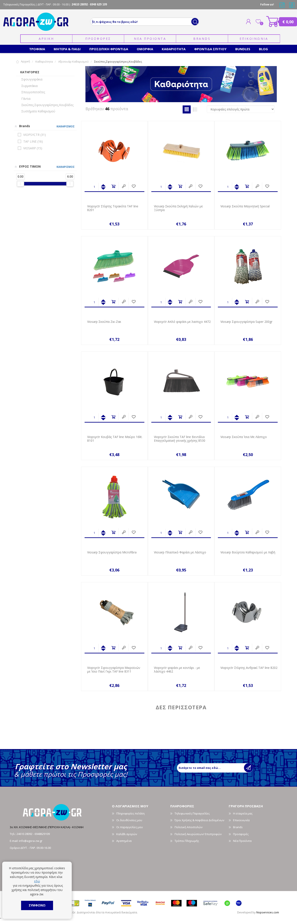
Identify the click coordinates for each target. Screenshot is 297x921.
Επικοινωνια (254, 39)
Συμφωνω (37, 905)
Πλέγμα (187, 109)
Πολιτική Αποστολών (188, 827)
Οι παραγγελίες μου (129, 827)
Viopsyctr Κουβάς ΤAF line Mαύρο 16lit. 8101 (114, 439)
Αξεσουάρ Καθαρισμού (73, 61)
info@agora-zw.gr (30, 841)
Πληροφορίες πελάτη (130, 813)
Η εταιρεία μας (242, 813)
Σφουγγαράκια (31, 79)
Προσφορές (241, 834)
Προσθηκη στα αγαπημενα (133, 186)
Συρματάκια (29, 86)
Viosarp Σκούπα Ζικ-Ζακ (104, 322)
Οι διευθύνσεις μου (129, 820)
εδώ (37, 881)
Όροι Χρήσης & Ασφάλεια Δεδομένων (199, 820)
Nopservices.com (267, 912)
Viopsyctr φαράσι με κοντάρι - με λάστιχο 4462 (177, 669)
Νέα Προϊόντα (242, 841)
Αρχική (25, 61)
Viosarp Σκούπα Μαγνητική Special (245, 206)
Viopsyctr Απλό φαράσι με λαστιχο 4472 (182, 322)
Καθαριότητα (44, 61)
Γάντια (25, 99)
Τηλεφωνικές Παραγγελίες (192, 813)
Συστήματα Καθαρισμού (38, 111)
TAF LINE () (33, 141)
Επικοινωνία (241, 820)
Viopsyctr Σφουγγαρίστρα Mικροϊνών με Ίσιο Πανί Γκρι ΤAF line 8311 (113, 669)
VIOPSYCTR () (34, 135)
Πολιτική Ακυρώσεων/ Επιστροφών (198, 834)
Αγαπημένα (124, 841)
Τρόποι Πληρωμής (187, 841)
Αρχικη (46, 39)
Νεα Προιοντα (150, 39)
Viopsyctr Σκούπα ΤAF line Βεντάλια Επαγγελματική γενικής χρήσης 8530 (179, 439)
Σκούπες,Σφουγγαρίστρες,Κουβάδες (47, 105)
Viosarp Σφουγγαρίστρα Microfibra (112, 552)
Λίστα (195, 109)
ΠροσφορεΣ (98, 39)
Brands (201, 39)
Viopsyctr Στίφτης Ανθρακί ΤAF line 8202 (248, 668)
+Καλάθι (113, 186)
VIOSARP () (32, 148)
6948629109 (42, 834)
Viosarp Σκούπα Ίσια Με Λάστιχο (243, 437)
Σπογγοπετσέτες (33, 92)
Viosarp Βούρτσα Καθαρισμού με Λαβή (247, 552)
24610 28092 (25, 834)
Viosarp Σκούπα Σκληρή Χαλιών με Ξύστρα (178, 208)
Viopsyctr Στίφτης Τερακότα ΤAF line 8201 (112, 208)
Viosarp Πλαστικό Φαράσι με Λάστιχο (180, 552)
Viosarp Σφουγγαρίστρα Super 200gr (246, 322)
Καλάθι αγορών (272, 21)
